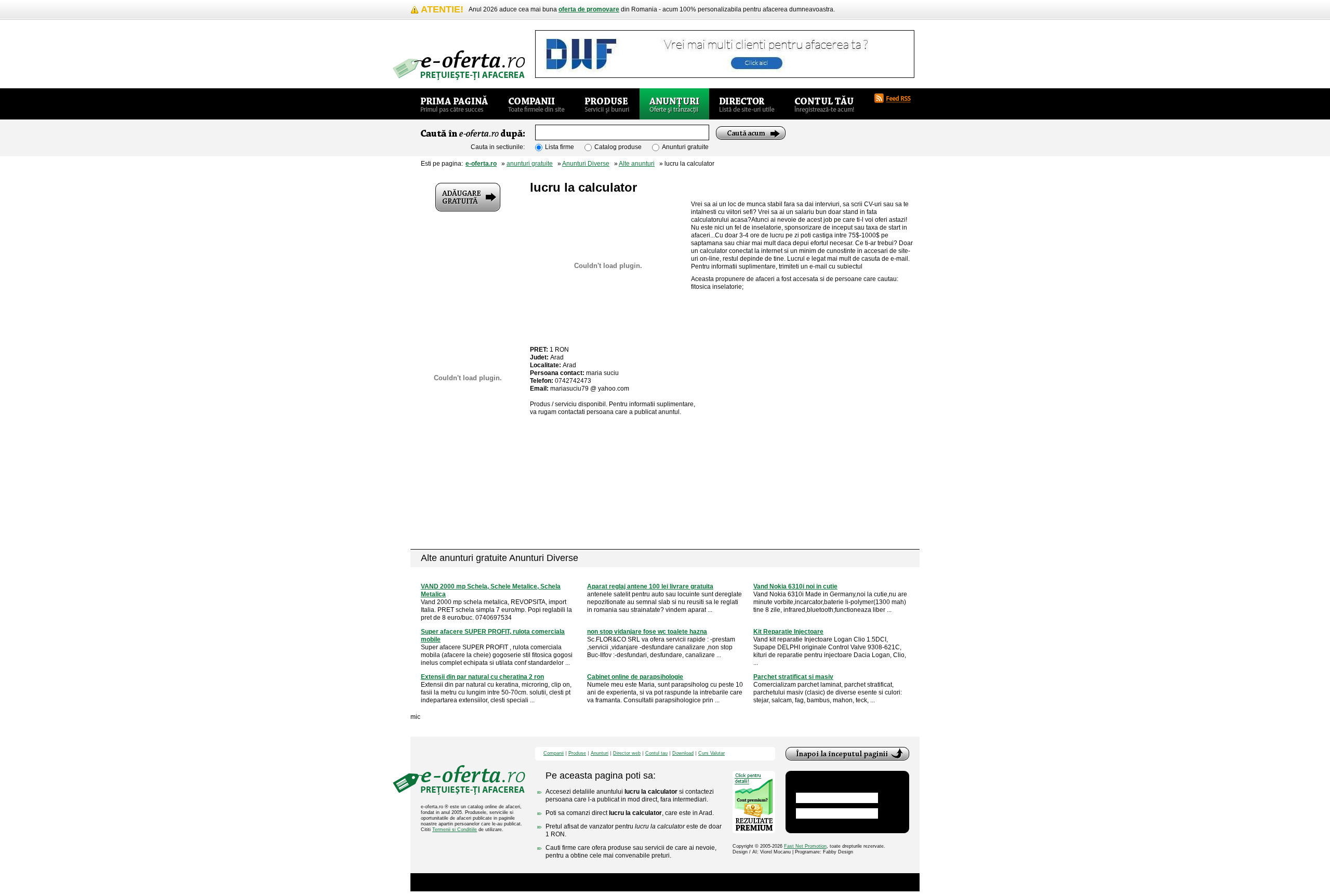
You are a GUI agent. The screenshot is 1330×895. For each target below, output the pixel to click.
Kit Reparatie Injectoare (788, 631)
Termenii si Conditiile (454, 829)
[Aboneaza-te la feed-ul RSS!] (897, 98)
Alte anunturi (637, 163)
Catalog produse (618, 147)
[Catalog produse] (607, 103)
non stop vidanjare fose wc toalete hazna (647, 631)
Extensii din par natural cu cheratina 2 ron (482, 676)
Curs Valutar (711, 753)
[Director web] (746, 103)
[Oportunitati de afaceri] (454, 103)
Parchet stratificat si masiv (793, 676)
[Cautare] (751, 133)
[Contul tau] (824, 103)
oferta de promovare (588, 9)
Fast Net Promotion (805, 846)
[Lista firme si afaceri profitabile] (459, 65)
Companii (553, 753)
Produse (577, 753)
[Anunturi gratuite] (674, 103)
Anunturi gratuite (685, 147)
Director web (627, 753)
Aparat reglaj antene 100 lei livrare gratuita (650, 586)
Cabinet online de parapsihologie (635, 676)
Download (683, 753)
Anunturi (599, 753)
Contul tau (656, 753)
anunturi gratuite (530, 163)
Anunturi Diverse (585, 163)
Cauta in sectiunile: (498, 147)
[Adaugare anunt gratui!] (467, 197)
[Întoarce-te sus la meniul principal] (847, 753)
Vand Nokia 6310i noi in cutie (795, 586)
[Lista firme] (536, 103)
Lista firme (559, 147)
